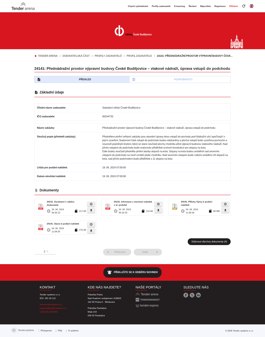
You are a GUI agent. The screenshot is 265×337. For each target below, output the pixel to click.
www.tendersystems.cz (51, 304)
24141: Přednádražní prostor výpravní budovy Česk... (194, 56)
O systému (73, 330)
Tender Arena (48, 56)
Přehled (64, 79)
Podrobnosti (162, 79)
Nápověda (205, 6)
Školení (192, 6)
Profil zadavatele (139, 56)
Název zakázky (45, 128)
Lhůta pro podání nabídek (52, 167)
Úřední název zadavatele (51, 107)
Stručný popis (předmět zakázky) (56, 136)
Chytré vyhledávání (138, 6)
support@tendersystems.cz (53, 308)
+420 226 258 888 (49, 312)
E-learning (179, 6)
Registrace (220, 6)
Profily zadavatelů (161, 6)
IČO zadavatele (45, 116)
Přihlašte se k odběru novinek (132, 272)
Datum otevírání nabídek (51, 176)
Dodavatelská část (76, 56)
